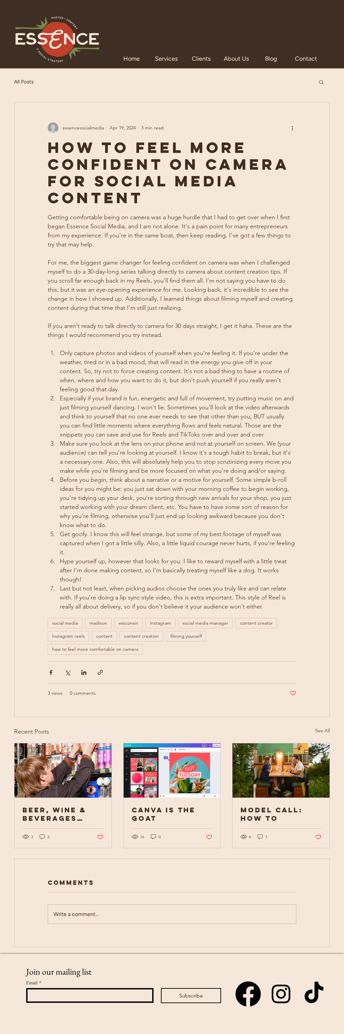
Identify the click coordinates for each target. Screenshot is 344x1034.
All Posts (24, 82)
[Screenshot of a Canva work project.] (172, 770)
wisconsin (128, 623)
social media (65, 623)
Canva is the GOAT (164, 814)
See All (322, 731)
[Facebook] (248, 994)
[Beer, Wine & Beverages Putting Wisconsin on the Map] (63, 770)
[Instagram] (281, 994)
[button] (321, 81)
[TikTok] (314, 994)
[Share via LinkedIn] (84, 672)
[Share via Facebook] (51, 672)
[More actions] (292, 128)
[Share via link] (100, 672)
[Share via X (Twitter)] (67, 672)
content (104, 636)
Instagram (160, 623)
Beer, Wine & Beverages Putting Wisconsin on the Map (57, 814)
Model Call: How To (272, 814)
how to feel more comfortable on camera (95, 649)
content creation (141, 636)
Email (33, 982)
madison (98, 623)
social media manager (205, 623)
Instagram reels (68, 636)
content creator (256, 623)
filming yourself (186, 636)
